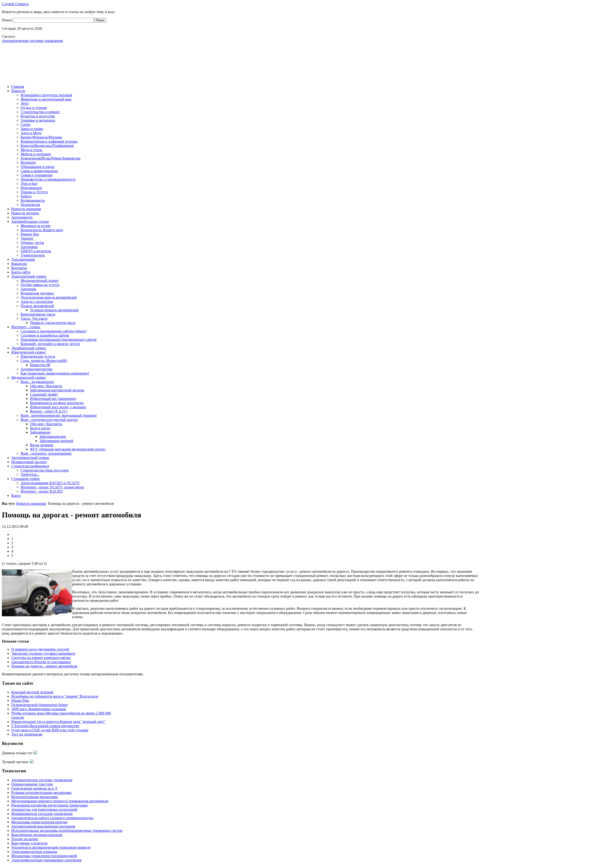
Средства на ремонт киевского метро (41, 658)
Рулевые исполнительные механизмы (41, 793)
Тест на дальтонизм (26, 734)
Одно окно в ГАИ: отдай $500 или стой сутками (49, 730)
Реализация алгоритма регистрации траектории (49, 805)
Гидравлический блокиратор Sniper (39, 705)
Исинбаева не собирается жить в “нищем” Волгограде (54, 696)
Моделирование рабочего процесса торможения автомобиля (59, 801)
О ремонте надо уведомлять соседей (40, 649)
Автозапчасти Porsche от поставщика (41, 662)
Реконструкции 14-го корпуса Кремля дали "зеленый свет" (58, 722)
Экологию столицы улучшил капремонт (43, 653)
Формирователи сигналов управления (41, 814)
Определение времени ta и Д (34, 788)
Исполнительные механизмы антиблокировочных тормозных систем (66, 831)
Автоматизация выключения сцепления (43, 826)
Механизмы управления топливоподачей (44, 856)
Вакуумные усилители (29, 843)
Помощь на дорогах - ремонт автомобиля (44, 666)
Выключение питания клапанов (36, 835)
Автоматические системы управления (41, 780)
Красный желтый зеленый (32, 692)
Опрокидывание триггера (32, 784)
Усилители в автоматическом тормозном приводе (50, 847)
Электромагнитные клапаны (34, 852)
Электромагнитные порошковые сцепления (46, 860)
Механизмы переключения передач (39, 822)
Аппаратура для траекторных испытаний (44, 809)
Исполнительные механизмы (34, 797)
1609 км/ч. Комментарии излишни (38, 709)
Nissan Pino (20, 700)
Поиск (7, 20)
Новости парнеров (31, 503)
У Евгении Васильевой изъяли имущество (45, 726)
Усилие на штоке (24, 839)
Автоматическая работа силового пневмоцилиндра (52, 818)
